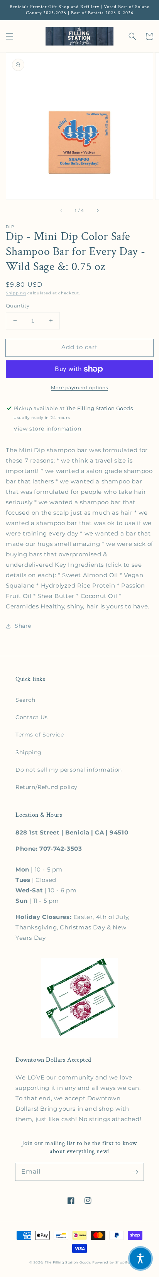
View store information (47, 428)
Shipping (16, 293)
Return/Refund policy (46, 787)
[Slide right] (97, 210)
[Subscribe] (135, 1171)
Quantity (17, 305)
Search (25, 699)
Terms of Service (39, 734)
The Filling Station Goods (68, 1262)
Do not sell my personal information (68, 769)
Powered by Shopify (111, 1262)
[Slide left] (61, 210)
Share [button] (23, 625)
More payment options (79, 387)
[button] (9, 36)
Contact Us (31, 717)
